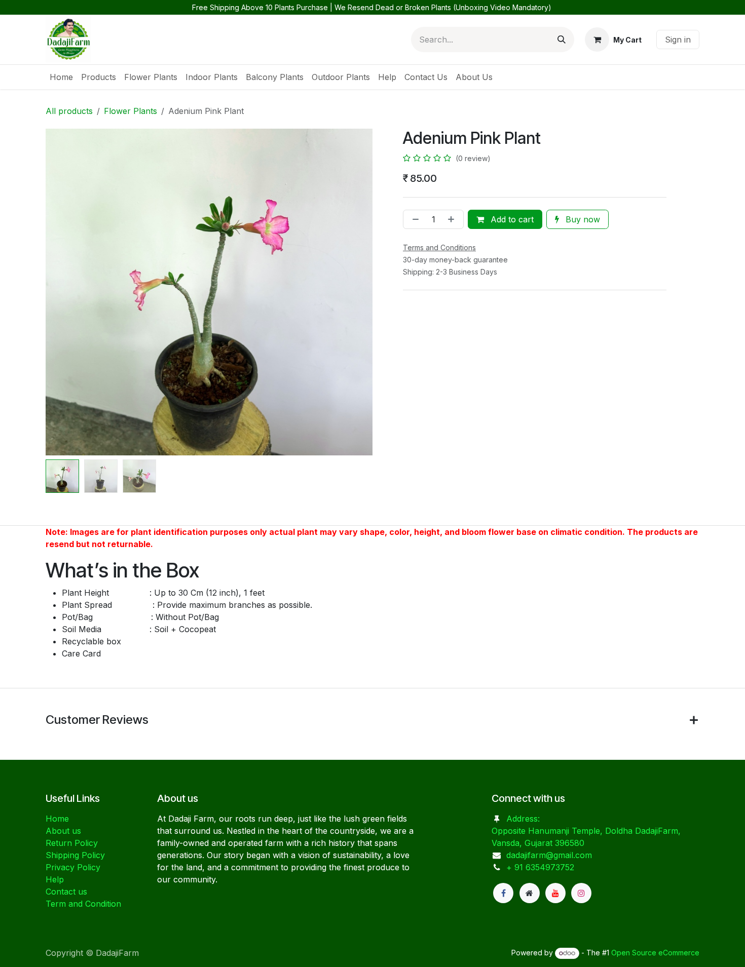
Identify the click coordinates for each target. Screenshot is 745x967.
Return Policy (72, 843)
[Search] (561, 39)
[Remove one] (413, 219)
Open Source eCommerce (655, 952)
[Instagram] (581, 893)
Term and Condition (83, 904)
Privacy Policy (73, 867)
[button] (62, 292)
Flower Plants (130, 111)
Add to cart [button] (511, 219)
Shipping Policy (75, 855)
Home (57, 819)
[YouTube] (555, 893)
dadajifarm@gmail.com (549, 855)
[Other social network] (529, 893)
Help (55, 879)
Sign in (678, 39)
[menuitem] (61, 77)
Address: (524, 819)
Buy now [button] (581, 219)
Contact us (66, 891)
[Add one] (453, 219)
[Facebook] (503, 893)
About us (63, 831)
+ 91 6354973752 (540, 867)
